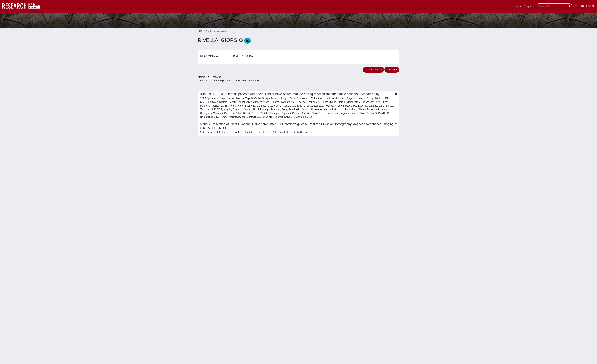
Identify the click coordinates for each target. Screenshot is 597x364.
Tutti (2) (390, 69)
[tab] (204, 87)
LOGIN (590, 6)
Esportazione (372, 69)
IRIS (200, 31)
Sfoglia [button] (528, 6)
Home (518, 6)
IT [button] (576, 6)
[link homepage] (22, 6)
